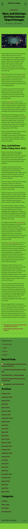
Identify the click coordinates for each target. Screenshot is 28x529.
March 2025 (5, 407)
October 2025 (6, 393)
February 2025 (6, 411)
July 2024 (4, 425)
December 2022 (6, 474)
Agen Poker (10, 102)
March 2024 (5, 439)
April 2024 (4, 435)
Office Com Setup (14, 3)
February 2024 (6, 442)
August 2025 (5, 400)
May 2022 (4, 484)
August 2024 (5, 421)
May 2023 (4, 467)
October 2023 (6, 449)
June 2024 (4, 428)
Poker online (14, 10)
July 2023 (4, 460)
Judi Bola (4, 501)
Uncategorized (6, 511)
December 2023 (6, 446)
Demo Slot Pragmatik (11, 243)
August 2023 (5, 456)
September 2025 (6, 397)
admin (11, 23)
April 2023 (4, 470)
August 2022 (5, 481)
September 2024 (6, 418)
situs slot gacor (7, 344)
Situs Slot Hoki (21, 222)
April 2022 (4, 488)
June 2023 (4, 463)
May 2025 (4, 404)
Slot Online (4, 508)
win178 (5, 351)
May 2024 (4, 432)
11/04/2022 (19, 23)
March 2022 (5, 491)
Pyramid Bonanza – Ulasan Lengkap (12, 375)
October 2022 (5, 477)
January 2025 (6, 414)
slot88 (5, 347)
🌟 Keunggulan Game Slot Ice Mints (12, 384)
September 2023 (6, 453)
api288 (5, 354)
